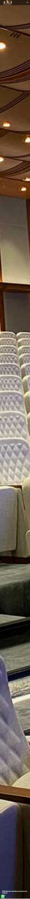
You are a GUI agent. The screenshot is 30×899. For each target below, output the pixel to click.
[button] (22, 2)
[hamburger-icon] (27, 2)
